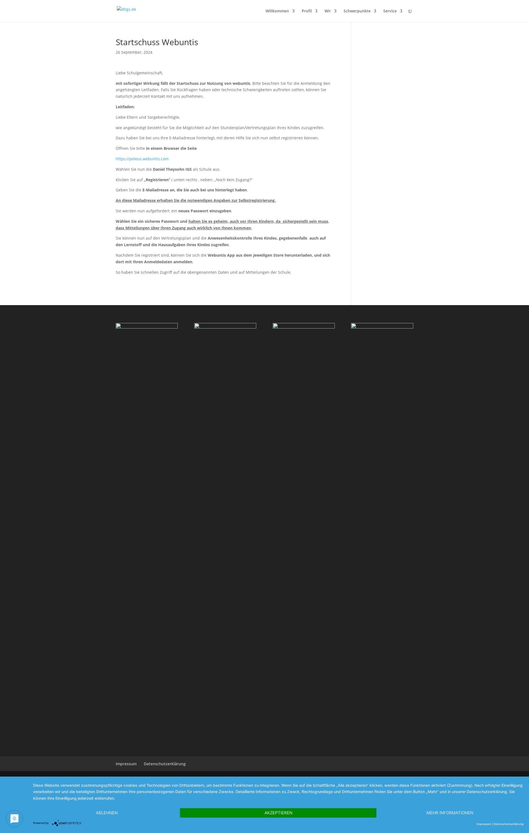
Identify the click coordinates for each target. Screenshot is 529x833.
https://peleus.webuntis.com (142, 158)
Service (390, 11)
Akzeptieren (278, 812)
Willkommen (277, 11)
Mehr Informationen (450, 812)
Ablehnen (107, 812)
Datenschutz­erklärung (165, 763)
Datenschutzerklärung (508, 824)
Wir (328, 11)
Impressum (126, 763)
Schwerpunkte (357, 11)
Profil (307, 11)
